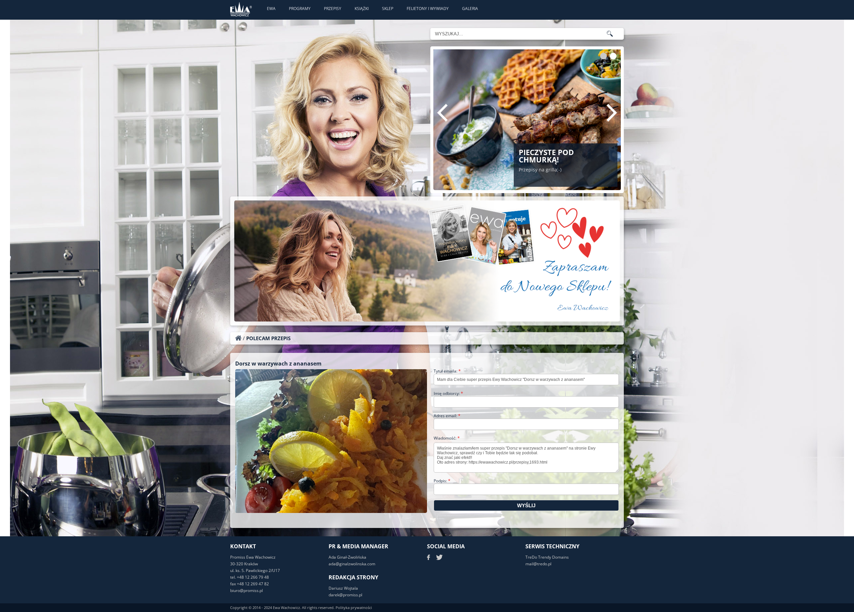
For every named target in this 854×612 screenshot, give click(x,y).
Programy (300, 8)
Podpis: (442, 481)
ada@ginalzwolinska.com (352, 564)
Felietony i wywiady (428, 8)
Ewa (271, 8)
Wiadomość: (447, 438)
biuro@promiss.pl (246, 590)
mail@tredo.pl (538, 564)
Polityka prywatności (354, 607)
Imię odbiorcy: (448, 393)
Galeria (470, 8)
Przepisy (332, 8)
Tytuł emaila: (447, 371)
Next (611, 113)
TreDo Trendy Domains (547, 557)
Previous (442, 113)
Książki (362, 8)
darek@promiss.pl (345, 595)
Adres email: (447, 416)
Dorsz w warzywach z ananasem (278, 363)
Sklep (387, 8)
